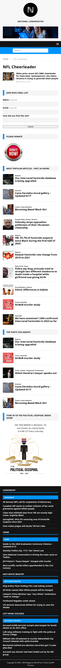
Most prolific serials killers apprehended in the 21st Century (28, 566)
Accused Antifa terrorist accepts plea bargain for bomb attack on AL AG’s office (30, 626)
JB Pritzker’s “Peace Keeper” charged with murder (27, 561)
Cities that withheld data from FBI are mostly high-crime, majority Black (28, 514)
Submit (30, 127)
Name (10, 99)
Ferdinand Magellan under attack (19, 600)
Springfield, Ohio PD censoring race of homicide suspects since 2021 (26, 520)
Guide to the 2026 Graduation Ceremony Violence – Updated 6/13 (28, 545)
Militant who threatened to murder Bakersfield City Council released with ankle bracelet (28, 639)
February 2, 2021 (24, 82)
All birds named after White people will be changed (28, 590)
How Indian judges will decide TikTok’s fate (24, 526)
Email (10, 107)
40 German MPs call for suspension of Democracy (27, 502)
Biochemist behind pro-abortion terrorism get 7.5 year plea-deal (29, 646)
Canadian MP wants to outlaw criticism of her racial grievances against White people (28, 507)
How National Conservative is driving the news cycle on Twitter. (30, 555)
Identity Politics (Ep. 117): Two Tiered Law (23, 550)
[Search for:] (30, 50)
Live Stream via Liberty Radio (30, 428)
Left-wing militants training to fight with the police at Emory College (29, 633)
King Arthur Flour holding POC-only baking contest (28, 586)
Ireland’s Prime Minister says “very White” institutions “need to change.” (29, 595)
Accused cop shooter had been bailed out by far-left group (28, 653)
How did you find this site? (16, 115)
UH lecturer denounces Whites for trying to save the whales (28, 606)
